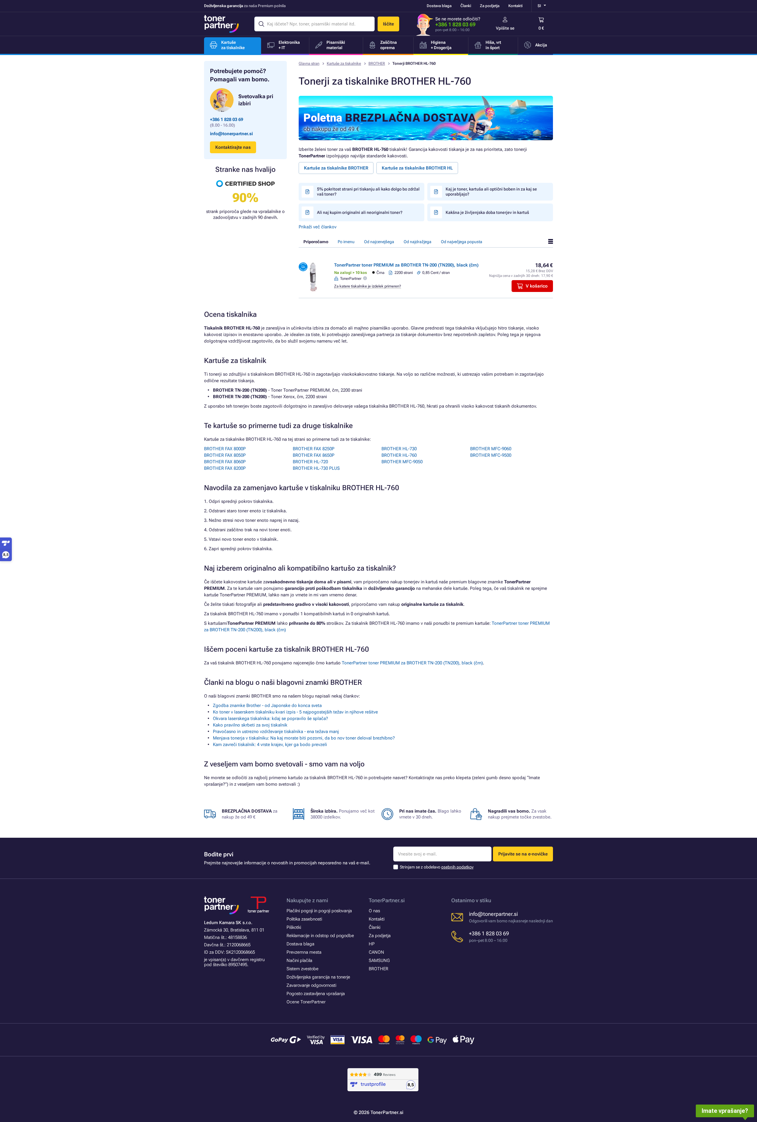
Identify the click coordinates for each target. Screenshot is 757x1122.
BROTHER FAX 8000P (225, 448)
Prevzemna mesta (304, 952)
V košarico (537, 286)
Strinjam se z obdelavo (436, 867)
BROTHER (376, 63)
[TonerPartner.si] (221, 24)
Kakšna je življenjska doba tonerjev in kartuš (487, 212)
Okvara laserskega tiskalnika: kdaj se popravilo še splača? (270, 718)
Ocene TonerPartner (306, 1002)
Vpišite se (505, 28)
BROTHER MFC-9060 (490, 448)
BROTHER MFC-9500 (490, 455)
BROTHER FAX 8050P (225, 455)
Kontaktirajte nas (233, 147)
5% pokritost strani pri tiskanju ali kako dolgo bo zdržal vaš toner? (368, 191)
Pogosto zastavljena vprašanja (316, 993)
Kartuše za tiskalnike (344, 63)
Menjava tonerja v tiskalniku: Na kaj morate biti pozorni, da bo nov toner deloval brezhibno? (304, 738)
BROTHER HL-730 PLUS (316, 468)
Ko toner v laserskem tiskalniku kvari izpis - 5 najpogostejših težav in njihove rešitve (295, 712)
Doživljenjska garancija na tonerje (318, 977)
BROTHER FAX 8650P (313, 455)
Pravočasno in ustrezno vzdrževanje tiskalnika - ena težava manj (276, 731)
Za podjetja (489, 6)
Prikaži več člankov (318, 227)
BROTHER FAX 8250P (313, 448)
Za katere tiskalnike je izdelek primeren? (367, 286)
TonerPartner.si (387, 900)
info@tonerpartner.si (231, 133)
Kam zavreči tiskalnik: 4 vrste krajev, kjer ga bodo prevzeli (270, 744)
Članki (465, 6)
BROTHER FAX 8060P (225, 461)
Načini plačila (299, 960)
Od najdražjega (417, 241)
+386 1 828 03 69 (455, 24)
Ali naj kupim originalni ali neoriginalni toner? (359, 212)
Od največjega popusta (461, 241)
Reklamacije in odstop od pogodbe (320, 935)
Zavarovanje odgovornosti (311, 985)
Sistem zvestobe (302, 968)
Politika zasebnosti (304, 919)
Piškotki (294, 927)
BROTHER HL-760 (399, 455)
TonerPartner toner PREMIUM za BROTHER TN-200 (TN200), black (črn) (406, 265)
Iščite (388, 24)
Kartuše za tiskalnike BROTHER (336, 168)
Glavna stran (309, 63)
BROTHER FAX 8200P (225, 468)
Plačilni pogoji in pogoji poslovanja (319, 910)
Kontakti (515, 6)
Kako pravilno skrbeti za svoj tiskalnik (250, 725)
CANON (376, 952)
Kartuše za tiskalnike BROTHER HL (417, 168)
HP (372, 944)
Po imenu (346, 241)
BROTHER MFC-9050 (402, 461)
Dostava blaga (439, 6)
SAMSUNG (379, 960)
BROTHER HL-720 (310, 461)
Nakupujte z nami (307, 900)
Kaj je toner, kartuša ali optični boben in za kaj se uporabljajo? (491, 191)
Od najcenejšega (379, 241)
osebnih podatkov (457, 867)
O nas (374, 910)
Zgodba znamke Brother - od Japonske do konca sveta (267, 705)
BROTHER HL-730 (399, 448)
